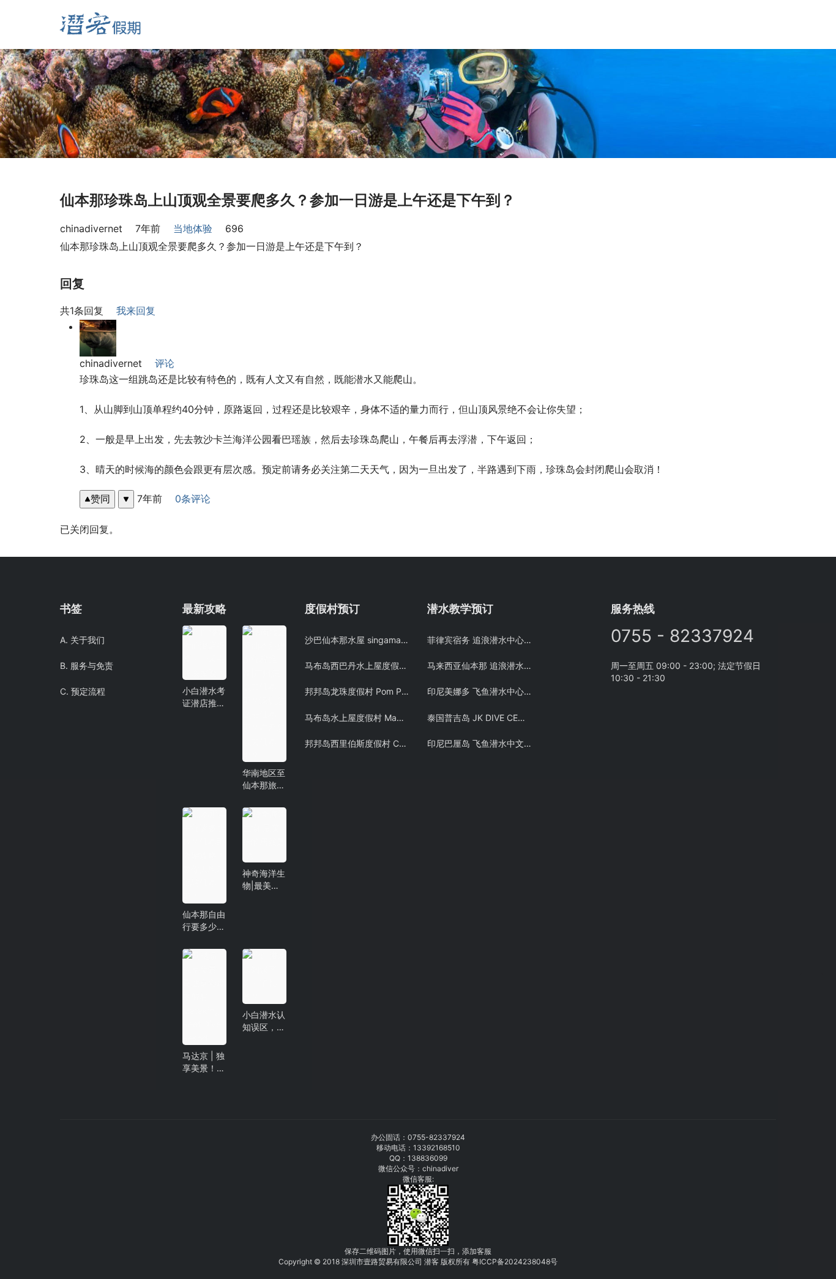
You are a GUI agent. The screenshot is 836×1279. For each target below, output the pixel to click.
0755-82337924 (436, 1137)
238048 (536, 1261)
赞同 (100, 498)
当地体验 (192, 228)
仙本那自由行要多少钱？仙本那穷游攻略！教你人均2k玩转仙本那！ (204, 921)
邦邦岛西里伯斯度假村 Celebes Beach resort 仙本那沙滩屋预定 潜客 (357, 743)
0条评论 (193, 498)
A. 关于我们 (82, 640)
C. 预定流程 (82, 691)
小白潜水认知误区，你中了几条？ (263, 1021)
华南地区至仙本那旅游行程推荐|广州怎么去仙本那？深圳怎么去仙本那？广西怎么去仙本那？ (263, 779)
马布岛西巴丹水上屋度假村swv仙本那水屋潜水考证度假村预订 (357, 665)
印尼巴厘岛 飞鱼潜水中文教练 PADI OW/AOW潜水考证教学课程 (479, 743)
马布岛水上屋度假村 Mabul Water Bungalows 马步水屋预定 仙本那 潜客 (357, 717)
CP (492, 1261)
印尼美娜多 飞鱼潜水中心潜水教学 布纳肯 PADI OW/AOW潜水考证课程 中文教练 (479, 691)
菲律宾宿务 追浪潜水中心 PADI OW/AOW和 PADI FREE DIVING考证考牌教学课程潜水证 (479, 640)
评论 (164, 363)
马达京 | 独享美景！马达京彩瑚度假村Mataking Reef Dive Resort (203, 1062)
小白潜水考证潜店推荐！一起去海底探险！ (203, 697)
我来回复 (135, 310)
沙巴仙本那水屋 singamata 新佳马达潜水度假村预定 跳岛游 (357, 640)
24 (518, 1261)
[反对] (126, 499)
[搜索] (208, 24)
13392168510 (436, 1147)
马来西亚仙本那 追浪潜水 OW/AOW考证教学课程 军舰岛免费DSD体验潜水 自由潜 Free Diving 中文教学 (479, 665)
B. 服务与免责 (86, 665)
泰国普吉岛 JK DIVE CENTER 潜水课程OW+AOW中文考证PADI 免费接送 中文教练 (479, 717)
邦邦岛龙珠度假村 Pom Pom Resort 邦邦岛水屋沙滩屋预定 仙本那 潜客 (357, 691)
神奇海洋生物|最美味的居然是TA (263, 880)
